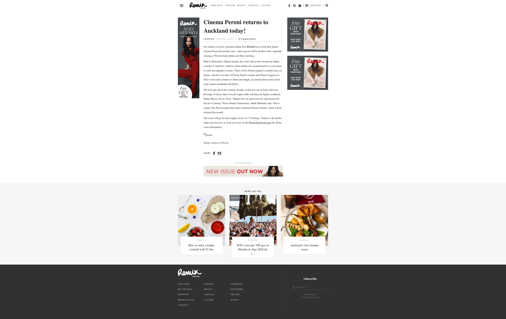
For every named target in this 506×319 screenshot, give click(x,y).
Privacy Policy (186, 300)
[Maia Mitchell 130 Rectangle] (307, 35)
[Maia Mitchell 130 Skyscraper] (188, 58)
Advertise (183, 294)
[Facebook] (289, 5)
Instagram (237, 289)
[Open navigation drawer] (181, 5)
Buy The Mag (185, 289)
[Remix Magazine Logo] (198, 6)
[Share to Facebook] (214, 153)
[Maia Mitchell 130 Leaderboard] (243, 171)
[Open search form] (326, 5)
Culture (265, 5)
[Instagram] (294, 5)
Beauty (241, 5)
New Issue (217, 5)
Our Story (184, 284)
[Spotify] (299, 5)
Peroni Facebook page (260, 122)
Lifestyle (253, 5)
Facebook (236, 284)
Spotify (235, 300)
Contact (183, 305)
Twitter (235, 294)
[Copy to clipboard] (219, 153)
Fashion (230, 5)
